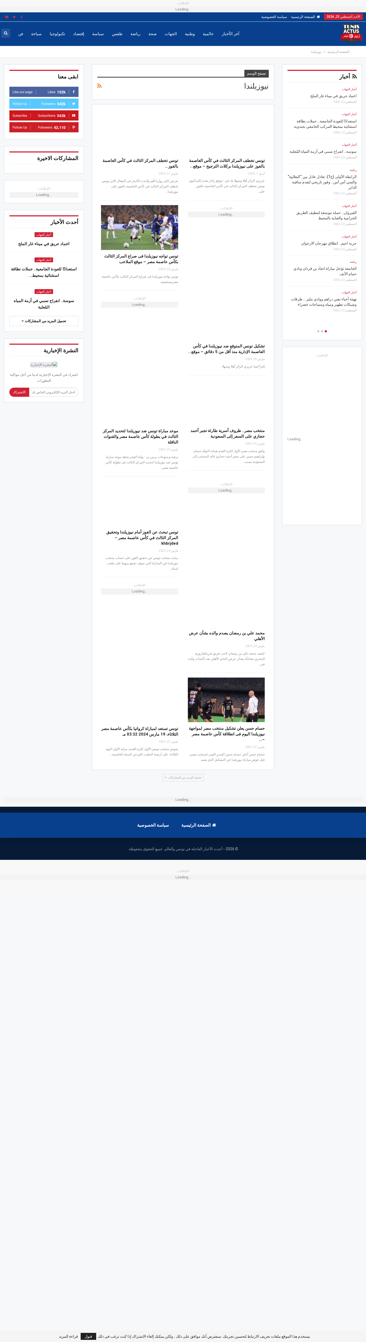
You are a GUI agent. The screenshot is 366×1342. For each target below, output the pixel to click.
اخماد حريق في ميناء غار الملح (43, 243)
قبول (88, 1336)
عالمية (208, 33)
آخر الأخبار (230, 33)
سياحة (36, 33)
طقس (117, 33)
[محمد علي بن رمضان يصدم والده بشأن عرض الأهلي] (226, 604)
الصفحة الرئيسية (303, 17)
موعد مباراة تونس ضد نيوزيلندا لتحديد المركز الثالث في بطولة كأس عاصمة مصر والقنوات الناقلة (140, 436)
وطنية (190, 33)
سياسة (98, 33)
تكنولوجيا (57, 33)
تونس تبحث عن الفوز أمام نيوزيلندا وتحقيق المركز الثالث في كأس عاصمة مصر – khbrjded (142, 538)
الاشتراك (19, 392)
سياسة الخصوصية (274, 17)
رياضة (135, 33)
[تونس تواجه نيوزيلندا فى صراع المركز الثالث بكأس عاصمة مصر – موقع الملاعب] (139, 227)
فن (20, 33)
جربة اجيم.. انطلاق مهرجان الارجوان (329, 243)
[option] (322, 202)
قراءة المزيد (68, 1336)
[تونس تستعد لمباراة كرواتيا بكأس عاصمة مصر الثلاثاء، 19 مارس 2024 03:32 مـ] (139, 700)
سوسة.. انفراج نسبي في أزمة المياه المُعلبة (323, 152)
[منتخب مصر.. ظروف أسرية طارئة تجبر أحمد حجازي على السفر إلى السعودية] (226, 402)
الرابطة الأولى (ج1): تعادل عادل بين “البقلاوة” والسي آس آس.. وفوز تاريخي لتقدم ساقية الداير (322, 182)
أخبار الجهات (43, 235)
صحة (152, 33)
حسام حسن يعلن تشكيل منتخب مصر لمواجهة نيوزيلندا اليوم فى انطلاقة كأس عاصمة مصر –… (227, 734)
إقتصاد (78, 33)
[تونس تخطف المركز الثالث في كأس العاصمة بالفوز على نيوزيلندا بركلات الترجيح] (139, 132)
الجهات (171, 33)
